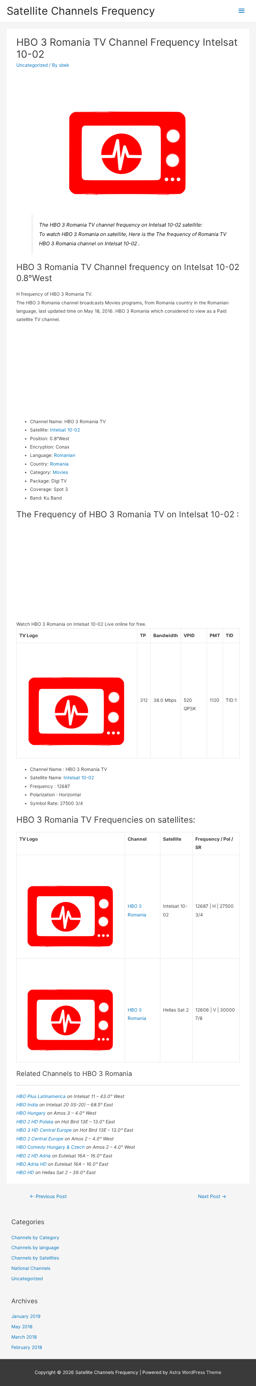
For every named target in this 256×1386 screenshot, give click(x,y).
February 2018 (26, 1347)
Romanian (64, 455)
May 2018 (21, 1326)
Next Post (212, 1196)
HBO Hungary (31, 1113)
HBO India (27, 1104)
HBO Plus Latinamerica (41, 1096)
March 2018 (24, 1337)
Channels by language (35, 1247)
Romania (59, 464)
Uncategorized (32, 65)
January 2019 (26, 1316)
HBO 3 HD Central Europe (44, 1130)
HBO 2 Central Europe (40, 1138)
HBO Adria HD (32, 1164)
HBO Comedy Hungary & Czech (51, 1147)
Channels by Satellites (35, 1258)
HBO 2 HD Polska (35, 1121)
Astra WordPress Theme (195, 1372)
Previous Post (48, 1196)
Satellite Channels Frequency (81, 10)
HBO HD (25, 1172)
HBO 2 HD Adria (34, 1155)
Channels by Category (35, 1237)
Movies (60, 472)
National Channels (30, 1268)
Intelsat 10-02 (65, 430)
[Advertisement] (128, 371)
